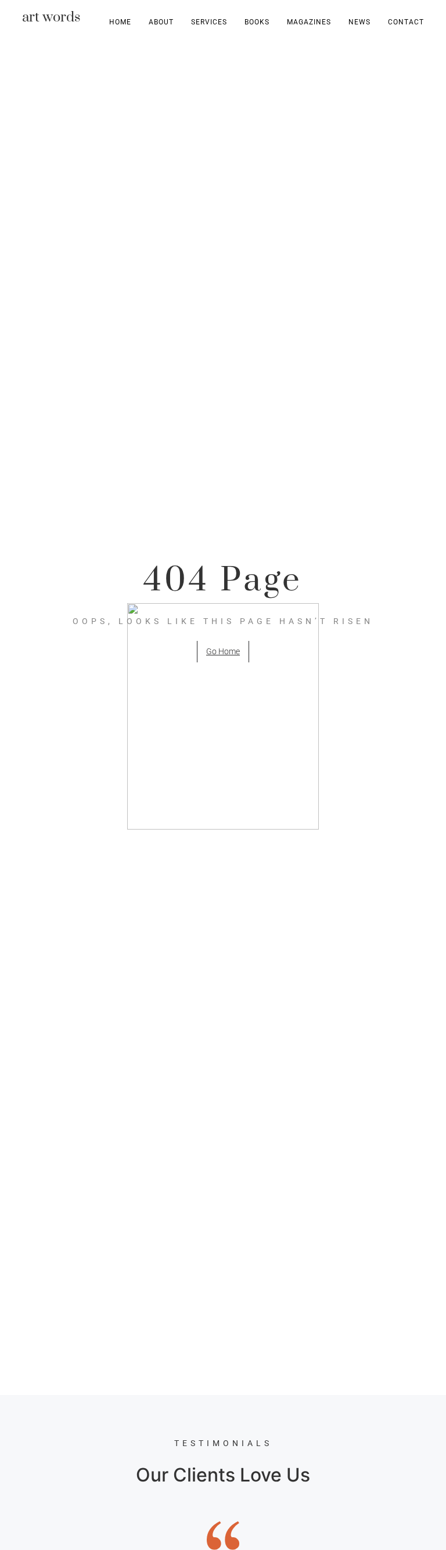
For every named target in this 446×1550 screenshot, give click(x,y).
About (161, 22)
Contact (406, 22)
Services (209, 22)
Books (256, 22)
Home (120, 22)
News (359, 22)
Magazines (309, 22)
